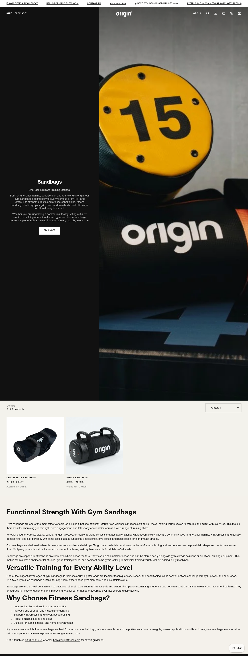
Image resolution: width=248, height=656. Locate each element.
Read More (49, 230)
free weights (101, 587)
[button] (197, 13)
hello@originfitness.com (60, 3)
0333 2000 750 (115, 3)
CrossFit (221, 535)
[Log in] (215, 13)
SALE (9, 13)
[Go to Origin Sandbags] (94, 445)
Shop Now (21, 13)
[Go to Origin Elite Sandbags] (35, 445)
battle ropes (124, 539)
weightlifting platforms (126, 587)
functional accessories (84, 539)
